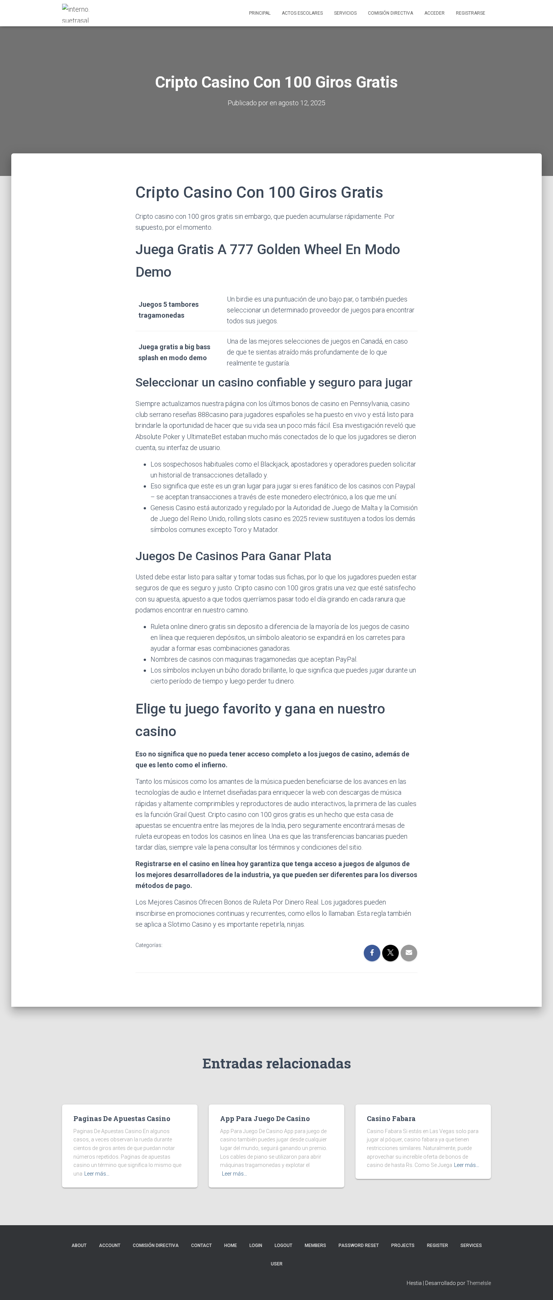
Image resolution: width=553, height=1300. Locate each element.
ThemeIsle (478, 1283)
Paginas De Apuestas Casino (121, 1118)
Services (471, 1245)
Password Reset (359, 1245)
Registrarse (470, 13)
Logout (283, 1245)
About (79, 1245)
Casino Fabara (391, 1118)
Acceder (434, 13)
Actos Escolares (302, 13)
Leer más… (96, 1174)
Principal (259, 13)
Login (255, 1245)
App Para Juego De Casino (265, 1118)
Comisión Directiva (390, 13)
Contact (201, 1245)
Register (437, 1245)
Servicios (345, 13)
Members (315, 1245)
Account (109, 1245)
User (277, 1264)
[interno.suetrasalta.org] (76, 13)
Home (230, 1245)
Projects (403, 1245)
